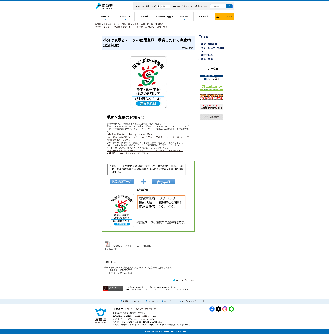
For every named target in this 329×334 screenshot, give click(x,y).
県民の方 (107, 24)
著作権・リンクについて (132, 301)
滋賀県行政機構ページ (143, 316)
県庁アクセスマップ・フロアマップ (141, 309)
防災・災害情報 (226, 17)
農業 (137, 24)
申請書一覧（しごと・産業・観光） (153, 27)
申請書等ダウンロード (124, 27)
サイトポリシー (169, 301)
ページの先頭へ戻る (185, 280)
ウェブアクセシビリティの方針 (193, 301)
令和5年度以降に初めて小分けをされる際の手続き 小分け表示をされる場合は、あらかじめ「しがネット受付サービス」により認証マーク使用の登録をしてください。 (148, 137)
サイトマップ (153, 301)
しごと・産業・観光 (123, 24)
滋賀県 (98, 24)
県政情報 (107, 27)
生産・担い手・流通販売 (152, 24)
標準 (163, 6)
